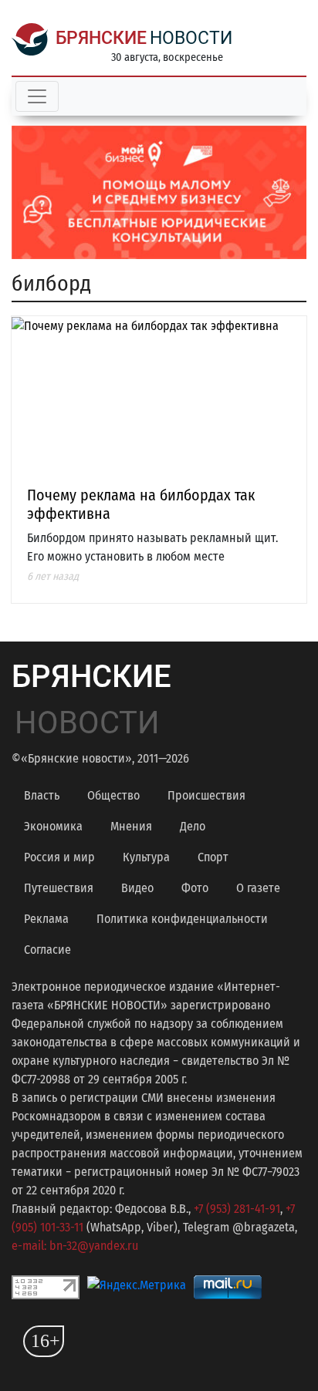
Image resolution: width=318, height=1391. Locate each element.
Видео (137, 888)
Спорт (213, 857)
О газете (258, 888)
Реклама (46, 918)
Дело (192, 826)
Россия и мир (59, 857)
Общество (113, 795)
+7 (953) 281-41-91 (237, 1208)
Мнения (131, 826)
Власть (41, 795)
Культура (146, 857)
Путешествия (58, 888)
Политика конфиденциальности (182, 918)
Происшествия (206, 795)
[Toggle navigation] (37, 96)
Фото (194, 888)
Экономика (53, 826)
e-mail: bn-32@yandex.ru (75, 1245)
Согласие (47, 949)
